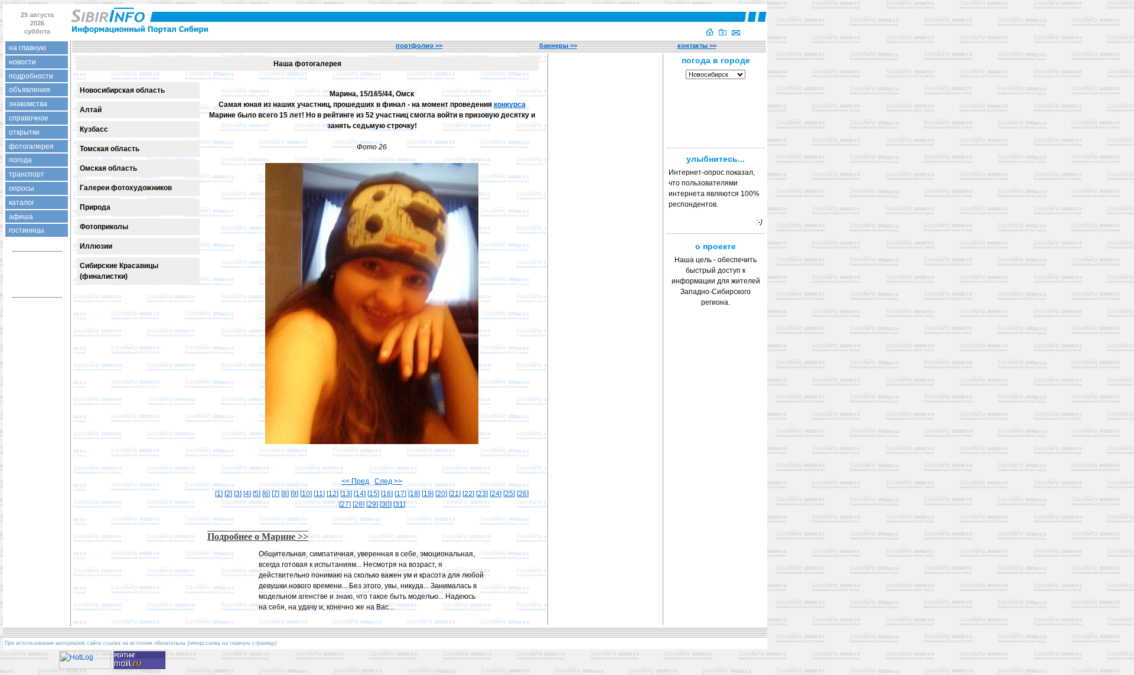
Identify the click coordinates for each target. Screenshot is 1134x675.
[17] (400, 494)
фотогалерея (31, 146)
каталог (21, 202)
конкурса (510, 104)
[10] (306, 494)
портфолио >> (419, 45)
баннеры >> (558, 45)
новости (22, 62)
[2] (228, 494)
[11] (319, 494)
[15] (373, 494)
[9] (294, 494)
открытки (24, 132)
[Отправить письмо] (736, 33)
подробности (31, 76)
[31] (399, 504)
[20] (441, 494)
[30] (386, 504)
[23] (482, 494)
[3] (238, 494)
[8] (285, 494)
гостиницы (26, 230)
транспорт (26, 174)
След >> (388, 481)
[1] (219, 494)
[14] (360, 494)
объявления (29, 90)
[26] (523, 494)
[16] (387, 494)
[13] (346, 494)
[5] (256, 494)
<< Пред (355, 481)
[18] (414, 494)
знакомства (28, 104)
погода (20, 160)
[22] (468, 494)
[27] (345, 504)
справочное (28, 118)
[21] (455, 494)
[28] (358, 504)
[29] (372, 504)
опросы (21, 188)
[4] (247, 494)
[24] (495, 494)
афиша (21, 217)
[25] (509, 494)
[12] (332, 494)
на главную (27, 48)
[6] (266, 494)
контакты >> (696, 45)
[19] (428, 494)
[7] (275, 494)
